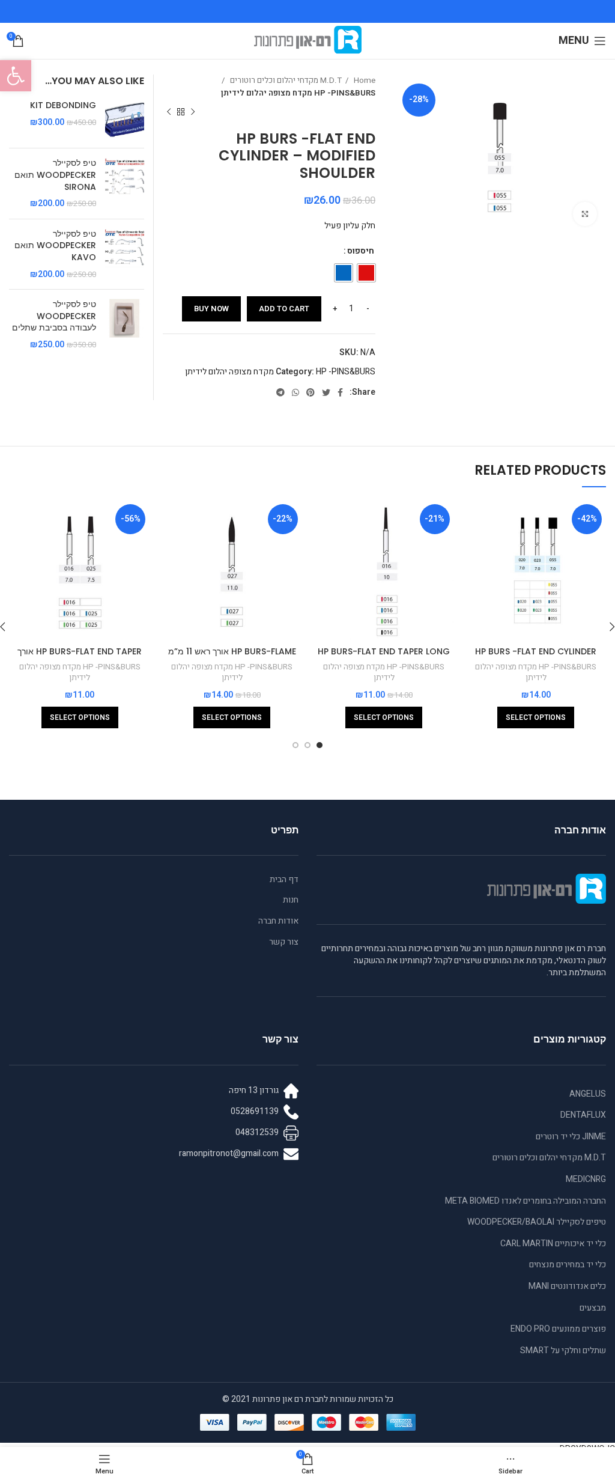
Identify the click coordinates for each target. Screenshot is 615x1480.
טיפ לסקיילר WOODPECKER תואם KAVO (55, 245)
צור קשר (283, 942)
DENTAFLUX (583, 1115)
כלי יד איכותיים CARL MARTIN (553, 1243)
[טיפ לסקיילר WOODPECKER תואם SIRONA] (124, 183)
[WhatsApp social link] (295, 392)
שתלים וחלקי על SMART (563, 1350)
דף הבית (284, 880)
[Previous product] (193, 112)
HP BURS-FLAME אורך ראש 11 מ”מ (232, 651)
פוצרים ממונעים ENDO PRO (558, 1329)
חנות (290, 900)
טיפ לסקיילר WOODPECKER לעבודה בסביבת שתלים (54, 316)
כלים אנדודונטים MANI (567, 1286)
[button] (15, 75)
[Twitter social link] (326, 392)
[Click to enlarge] (585, 214)
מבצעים (593, 1308)
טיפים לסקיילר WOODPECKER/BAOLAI (536, 1222)
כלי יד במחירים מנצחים (567, 1264)
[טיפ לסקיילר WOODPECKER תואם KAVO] (124, 254)
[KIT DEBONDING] (124, 119)
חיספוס (360, 251)
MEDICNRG (586, 1179)
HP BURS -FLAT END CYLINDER (535, 651)
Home (363, 81)
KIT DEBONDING (63, 105)
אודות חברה (278, 921)
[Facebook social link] (340, 392)
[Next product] (169, 112)
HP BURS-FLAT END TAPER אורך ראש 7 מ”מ (79, 657)
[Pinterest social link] (310, 392)
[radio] (366, 273)
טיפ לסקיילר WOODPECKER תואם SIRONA (55, 174)
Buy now (211, 308)
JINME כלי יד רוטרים (571, 1136)
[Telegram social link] (280, 392)
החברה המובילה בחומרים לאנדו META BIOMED (525, 1201)
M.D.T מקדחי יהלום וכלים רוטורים (285, 81)
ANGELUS (587, 1094)
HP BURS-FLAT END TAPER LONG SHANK (384, 657)
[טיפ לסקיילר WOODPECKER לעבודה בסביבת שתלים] (124, 324)
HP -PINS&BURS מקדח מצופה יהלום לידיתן (298, 93)
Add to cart (284, 308)
